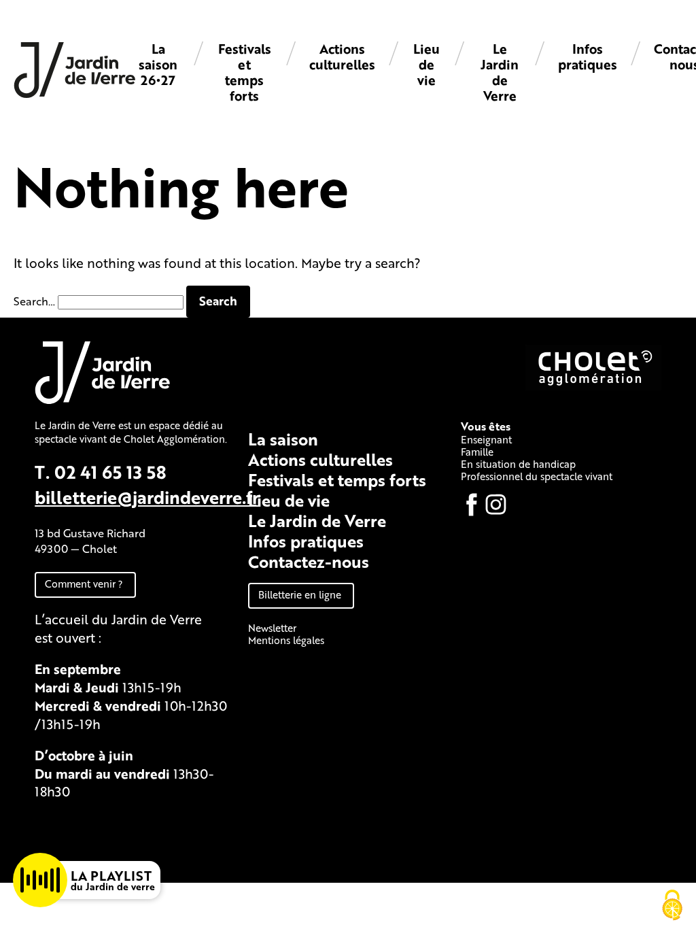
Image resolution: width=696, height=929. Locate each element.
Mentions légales (286, 640)
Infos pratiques (587, 56)
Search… (34, 301)
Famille (477, 451)
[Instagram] (496, 504)
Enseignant (486, 439)
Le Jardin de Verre (500, 72)
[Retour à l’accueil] (75, 94)
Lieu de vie (426, 64)
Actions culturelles (342, 56)
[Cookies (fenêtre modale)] (672, 906)
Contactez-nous (308, 561)
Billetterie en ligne (299, 594)
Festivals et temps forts (244, 72)
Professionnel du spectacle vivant (536, 476)
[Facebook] (472, 504)
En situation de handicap (518, 464)
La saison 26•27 (158, 64)
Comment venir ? (84, 583)
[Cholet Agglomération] (593, 386)
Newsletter (272, 628)
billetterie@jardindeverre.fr (147, 496)
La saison (283, 439)
